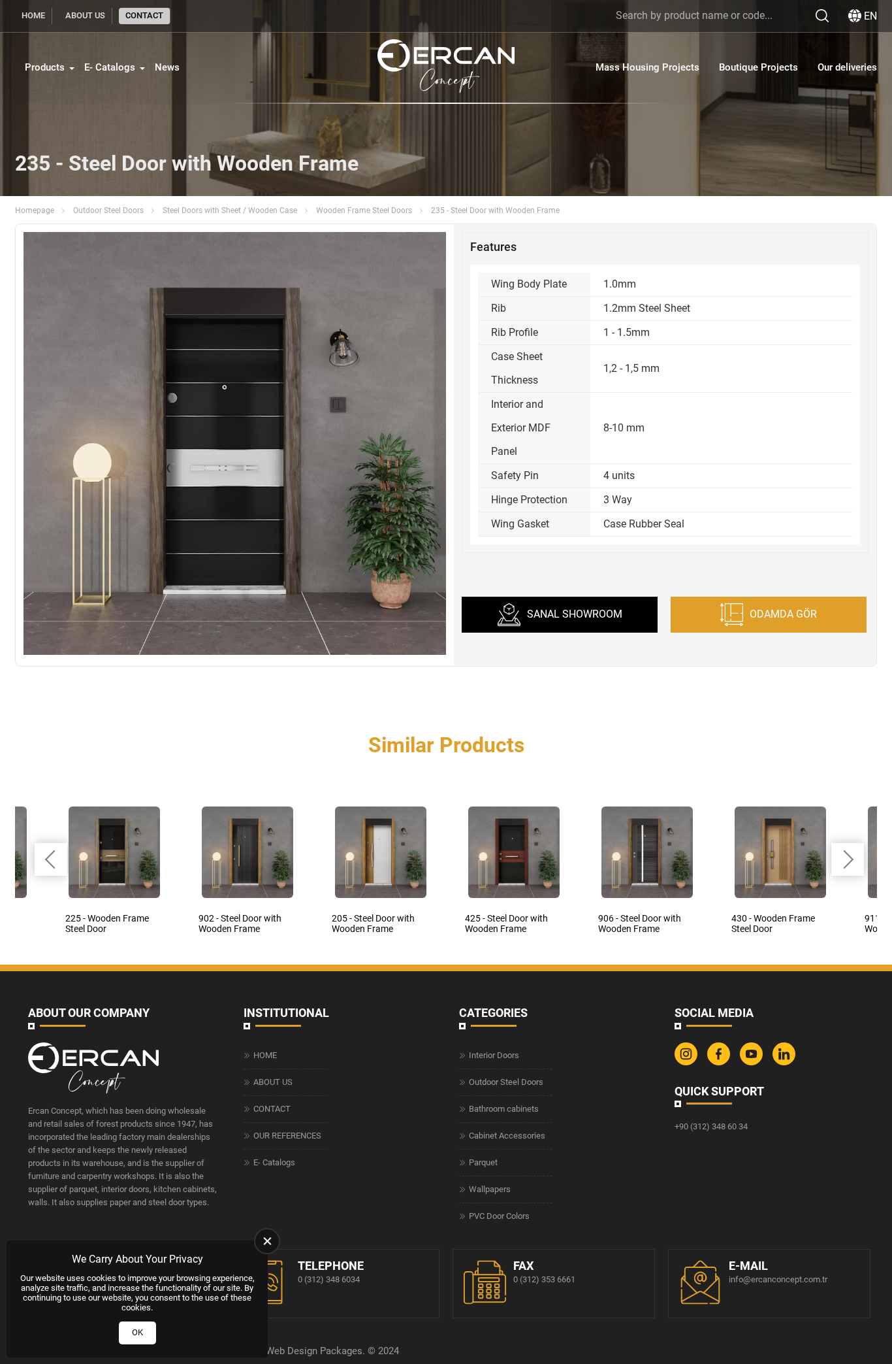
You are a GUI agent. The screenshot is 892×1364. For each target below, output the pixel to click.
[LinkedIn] (786, 1062)
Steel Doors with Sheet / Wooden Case (230, 210)
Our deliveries (847, 67)
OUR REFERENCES (287, 1135)
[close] (267, 1241)
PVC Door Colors (499, 1216)
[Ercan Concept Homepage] (446, 68)
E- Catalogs (109, 67)
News (167, 67)
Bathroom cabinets (504, 1109)
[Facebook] (720, 1062)
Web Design (291, 1351)
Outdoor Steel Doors (108, 210)
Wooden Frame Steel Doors (364, 210)
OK (137, 1332)
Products (45, 67)
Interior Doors (494, 1055)
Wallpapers (490, 1189)
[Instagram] (688, 1062)
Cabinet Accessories (507, 1135)
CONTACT (144, 15)
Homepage (34, 210)
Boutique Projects (758, 67)
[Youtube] (753, 1062)
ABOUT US (85, 15)
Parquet (483, 1162)
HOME (33, 15)
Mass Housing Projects (647, 67)
